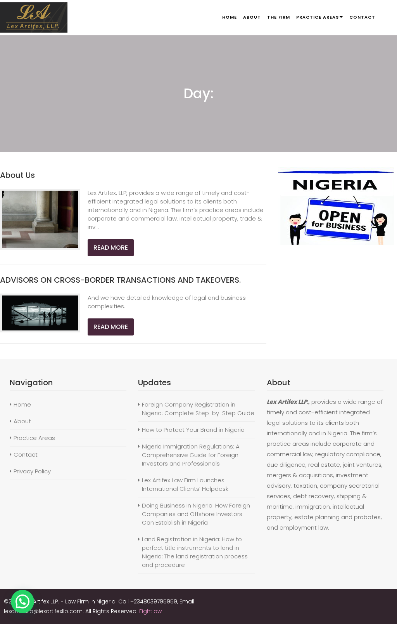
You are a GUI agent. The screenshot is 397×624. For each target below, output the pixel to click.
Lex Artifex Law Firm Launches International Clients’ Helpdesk (185, 484)
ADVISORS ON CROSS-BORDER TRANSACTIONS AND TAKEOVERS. (120, 280)
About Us (17, 175)
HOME (229, 17)
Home (22, 404)
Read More (110, 247)
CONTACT (362, 17)
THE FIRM (278, 17)
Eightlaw (150, 611)
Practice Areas (34, 438)
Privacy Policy (32, 471)
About (22, 421)
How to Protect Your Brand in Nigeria (193, 430)
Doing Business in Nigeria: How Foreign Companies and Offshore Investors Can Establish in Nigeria (196, 514)
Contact (26, 454)
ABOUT (252, 17)
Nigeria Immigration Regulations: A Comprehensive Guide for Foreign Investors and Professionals (191, 455)
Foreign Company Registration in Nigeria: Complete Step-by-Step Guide (198, 408)
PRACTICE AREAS (317, 17)
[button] (22, 601)
